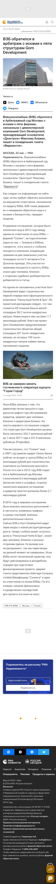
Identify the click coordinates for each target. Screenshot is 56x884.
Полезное (46, 769)
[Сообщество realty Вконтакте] (32, 752)
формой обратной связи (39, 846)
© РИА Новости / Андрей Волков (16, 89)
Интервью (33, 769)
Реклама (25, 774)
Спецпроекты (10, 774)
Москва (26, 605)
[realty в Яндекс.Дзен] (20, 752)
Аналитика (19, 769)
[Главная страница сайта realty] (18, 22)
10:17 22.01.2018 (11, 29)
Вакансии (8, 786)
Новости (7, 769)
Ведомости (10, 186)
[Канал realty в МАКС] (8, 752)
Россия (37, 605)
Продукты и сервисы (44, 774)
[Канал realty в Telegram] (43, 752)
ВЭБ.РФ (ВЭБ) (11, 605)
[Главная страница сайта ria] (3, 22)
